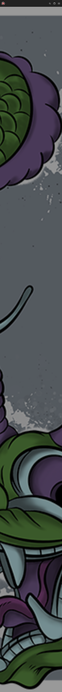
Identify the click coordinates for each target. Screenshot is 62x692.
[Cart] (54, 3)
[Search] (49, 3)
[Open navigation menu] (58, 3)
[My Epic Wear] (3, 3)
